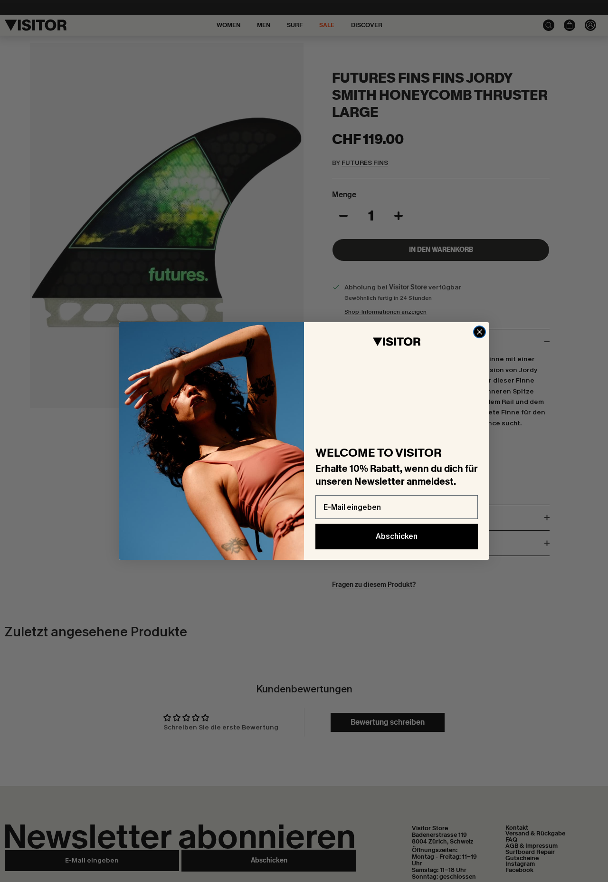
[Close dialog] (479, 332)
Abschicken (397, 536)
